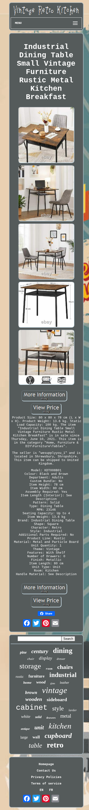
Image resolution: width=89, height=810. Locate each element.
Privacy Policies (46, 777)
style (58, 708)
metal (65, 716)
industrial (63, 674)
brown (31, 692)
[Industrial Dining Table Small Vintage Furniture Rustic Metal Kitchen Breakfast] (46, 135)
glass (52, 683)
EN (41, 790)
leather (64, 682)
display (45, 658)
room (49, 668)
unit (39, 727)
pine (23, 652)
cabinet (31, 707)
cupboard (58, 735)
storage (30, 666)
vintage (54, 690)
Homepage (46, 764)
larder (73, 710)
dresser (61, 659)
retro (55, 745)
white (25, 716)
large (24, 737)
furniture (36, 676)
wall (36, 737)
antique (25, 729)
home (27, 682)
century (39, 651)
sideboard (57, 699)
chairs (65, 667)
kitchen (60, 725)
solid (38, 717)
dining (62, 650)
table (35, 745)
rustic (20, 676)
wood (41, 682)
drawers (51, 717)
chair (30, 659)
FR (51, 790)
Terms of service (46, 783)
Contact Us (46, 771)
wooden (33, 699)
